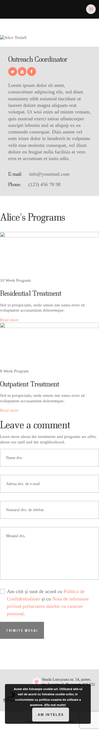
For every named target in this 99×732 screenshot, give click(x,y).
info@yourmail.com (49, 174)
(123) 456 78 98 (44, 184)
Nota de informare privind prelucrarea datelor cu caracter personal (48, 606)
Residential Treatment (30, 293)
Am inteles (51, 714)
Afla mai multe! (55, 705)
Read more (9, 320)
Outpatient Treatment (29, 384)
